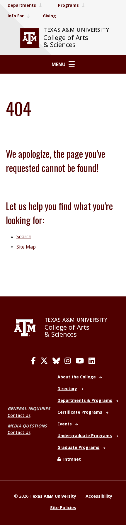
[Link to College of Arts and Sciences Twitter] (44, 360)
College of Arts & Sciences (65, 41)
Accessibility (99, 496)
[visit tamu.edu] (30, 38)
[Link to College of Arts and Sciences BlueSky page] (56, 360)
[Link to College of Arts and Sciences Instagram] (67, 360)
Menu (59, 64)
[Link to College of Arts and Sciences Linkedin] (91, 360)
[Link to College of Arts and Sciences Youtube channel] (80, 360)
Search (23, 236)
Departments (22, 5)
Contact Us (19, 415)
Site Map (26, 247)
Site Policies (63, 507)
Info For (16, 16)
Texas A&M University (76, 29)
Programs (68, 5)
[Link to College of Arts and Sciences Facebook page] (33, 360)
